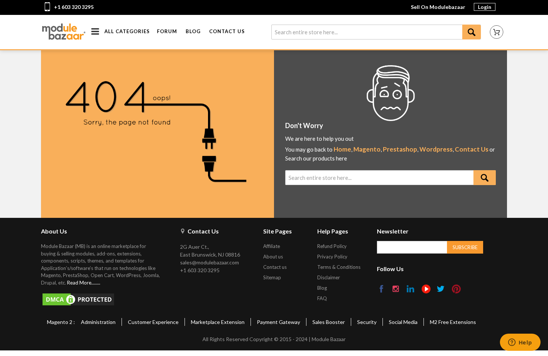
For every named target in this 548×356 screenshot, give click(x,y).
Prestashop (400, 149)
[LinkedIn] (411, 289)
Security (367, 322)
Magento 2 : (61, 322)
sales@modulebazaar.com (209, 262)
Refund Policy (332, 246)
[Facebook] (382, 289)
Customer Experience (153, 322)
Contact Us (471, 149)
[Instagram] (396, 289)
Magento (367, 149)
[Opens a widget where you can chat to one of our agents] (520, 343)
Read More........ (83, 283)
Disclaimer (328, 277)
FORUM (167, 31)
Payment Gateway (278, 322)
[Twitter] (441, 289)
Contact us (275, 267)
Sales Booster (328, 322)
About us (273, 257)
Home (342, 149)
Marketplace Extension (218, 322)
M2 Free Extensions (453, 322)
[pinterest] (456, 289)
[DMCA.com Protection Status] (104, 299)
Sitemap (272, 277)
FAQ (322, 298)
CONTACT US (227, 31)
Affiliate (271, 246)
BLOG (193, 31)
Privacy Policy (332, 257)
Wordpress (436, 149)
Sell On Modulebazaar (438, 7)
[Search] (471, 32)
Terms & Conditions (338, 267)
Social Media (403, 322)
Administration (98, 322)
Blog (322, 288)
